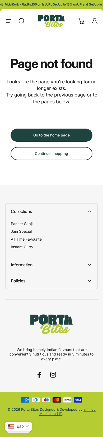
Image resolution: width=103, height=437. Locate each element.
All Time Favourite (26, 239)
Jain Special (21, 231)
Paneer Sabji (21, 223)
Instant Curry (22, 247)
